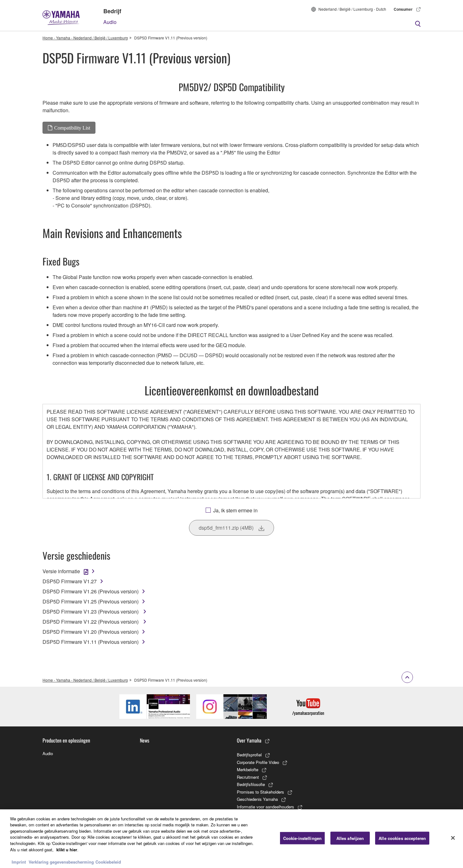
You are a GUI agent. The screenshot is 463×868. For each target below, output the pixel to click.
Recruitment (248, 777)
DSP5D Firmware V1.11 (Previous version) (91, 641)
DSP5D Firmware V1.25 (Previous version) (91, 601)
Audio (110, 22)
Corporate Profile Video (258, 762)
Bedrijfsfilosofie (251, 784)
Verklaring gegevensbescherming (61, 862)
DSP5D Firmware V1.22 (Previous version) (91, 621)
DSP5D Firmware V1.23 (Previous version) (91, 611)
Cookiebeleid (108, 862)
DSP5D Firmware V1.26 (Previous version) (91, 591)
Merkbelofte (247, 769)
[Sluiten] (453, 838)
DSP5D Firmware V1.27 (70, 581)
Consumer (403, 9)
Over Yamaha (249, 740)
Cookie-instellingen (302, 838)
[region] (231, 838)
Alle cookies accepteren (402, 838)
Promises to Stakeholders (260, 792)
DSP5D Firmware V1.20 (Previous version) (91, 631)
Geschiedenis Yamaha (257, 799)
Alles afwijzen (350, 838)
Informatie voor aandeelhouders (265, 807)
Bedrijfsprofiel (249, 755)
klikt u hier (66, 849)
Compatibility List (72, 127)
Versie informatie (61, 571)
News (144, 740)
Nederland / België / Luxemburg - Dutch (352, 9)
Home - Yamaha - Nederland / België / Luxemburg (85, 37)
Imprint (19, 862)
